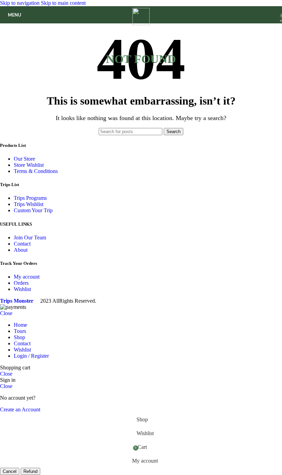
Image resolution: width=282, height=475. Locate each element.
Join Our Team (30, 237)
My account (27, 277)
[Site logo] (141, 23)
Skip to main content (63, 3)
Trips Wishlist (28, 204)
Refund (30, 471)
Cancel (10, 471)
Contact (22, 244)
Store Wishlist (29, 165)
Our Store (24, 159)
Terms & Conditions (36, 171)
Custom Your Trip (33, 210)
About (21, 250)
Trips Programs (30, 198)
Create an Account (20, 409)
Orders (21, 283)
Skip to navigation (20, 3)
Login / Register (31, 356)
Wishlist (22, 289)
